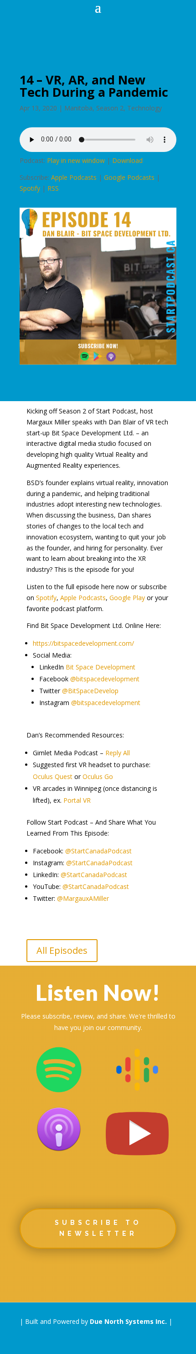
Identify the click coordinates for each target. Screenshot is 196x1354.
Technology (144, 108)
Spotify (30, 188)
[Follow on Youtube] (150, 1273)
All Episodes (62, 950)
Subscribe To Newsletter (98, 1228)
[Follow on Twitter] (71, 1273)
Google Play (127, 597)
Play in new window (76, 160)
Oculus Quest (52, 776)
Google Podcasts (129, 177)
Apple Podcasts (74, 177)
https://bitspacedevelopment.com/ (83, 643)
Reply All (117, 752)
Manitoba (78, 108)
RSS (53, 188)
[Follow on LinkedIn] (98, 1273)
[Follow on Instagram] (124, 1273)
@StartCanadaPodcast (98, 851)
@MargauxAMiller (83, 898)
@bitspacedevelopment (104, 678)
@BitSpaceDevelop (90, 690)
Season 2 (110, 108)
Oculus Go (98, 776)
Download (127, 160)
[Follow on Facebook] (45, 1273)
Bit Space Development (100, 667)
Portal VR (77, 800)
